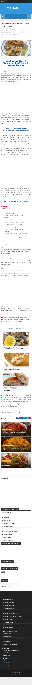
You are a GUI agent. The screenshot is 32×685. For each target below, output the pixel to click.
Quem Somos (4, 661)
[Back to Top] (19, 672)
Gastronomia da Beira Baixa (8, 602)
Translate (11, 586)
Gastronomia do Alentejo (8, 619)
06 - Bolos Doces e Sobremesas (8, 526)
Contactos (3, 667)
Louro (19, 32)
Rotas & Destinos (6, 655)
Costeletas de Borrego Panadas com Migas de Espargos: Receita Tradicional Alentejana (16, 464)
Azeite (20, 30)
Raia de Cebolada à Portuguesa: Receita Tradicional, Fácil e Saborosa (14, 433)
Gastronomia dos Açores (8, 627)
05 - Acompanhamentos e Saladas (8, 523)
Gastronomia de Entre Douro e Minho (10, 613)
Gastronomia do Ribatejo (8, 625)
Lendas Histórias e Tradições (8, 653)
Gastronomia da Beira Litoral (9, 605)
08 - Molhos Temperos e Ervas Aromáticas (10, 531)
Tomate (15, 34)
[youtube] (28, 2)
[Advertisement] (16, 97)
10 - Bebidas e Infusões (6, 537)
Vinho (18, 34)
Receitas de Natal (6, 639)
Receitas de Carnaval (7, 636)
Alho (12, 30)
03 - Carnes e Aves (6, 461)
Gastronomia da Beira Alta (8, 599)
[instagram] (30, 2)
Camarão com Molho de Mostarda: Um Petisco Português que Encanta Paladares (15, 449)
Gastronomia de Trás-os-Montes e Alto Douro (12, 616)
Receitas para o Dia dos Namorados (10, 644)
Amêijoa (16, 30)
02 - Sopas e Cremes (5, 515)
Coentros (24, 30)
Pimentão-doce (4, 34)
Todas (10, 34)
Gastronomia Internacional (8, 597)
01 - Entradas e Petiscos (23, 29)
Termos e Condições (5, 665)
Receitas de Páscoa (6, 641)
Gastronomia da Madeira (8, 611)
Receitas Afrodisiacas (7, 633)
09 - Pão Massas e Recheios (7, 534)
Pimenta (24, 32)
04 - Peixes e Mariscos (7, 429)
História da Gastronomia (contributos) (11, 650)
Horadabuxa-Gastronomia (13, 9)
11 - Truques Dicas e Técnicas (7, 540)
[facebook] (26, 2)
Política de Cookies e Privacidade (8, 663)
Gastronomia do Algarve (11, 32)
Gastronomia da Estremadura (9, 608)
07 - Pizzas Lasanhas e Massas (7, 529)
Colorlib (18, 675)
